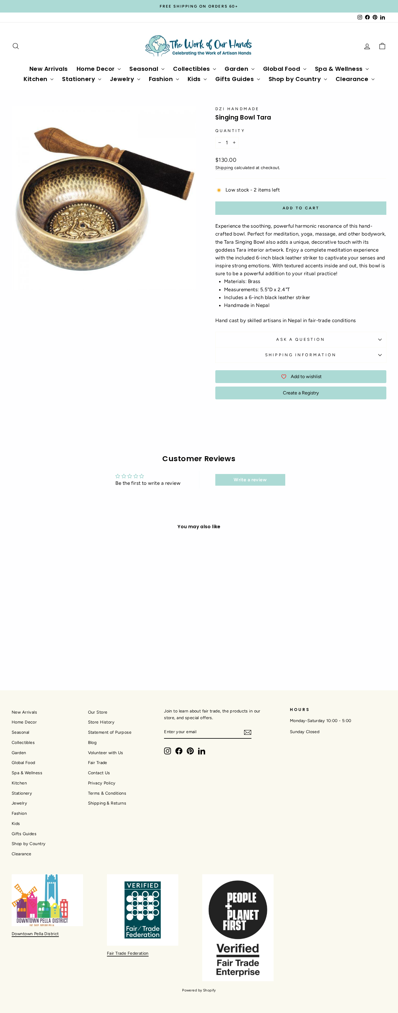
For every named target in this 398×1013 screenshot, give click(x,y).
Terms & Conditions (107, 793)
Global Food (282, 69)
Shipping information (301, 354)
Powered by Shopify (199, 990)
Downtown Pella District (35, 933)
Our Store (98, 712)
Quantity (230, 130)
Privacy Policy (102, 783)
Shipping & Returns (107, 803)
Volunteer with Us (105, 752)
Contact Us (99, 772)
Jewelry (123, 79)
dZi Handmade (237, 108)
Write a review (250, 479)
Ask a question (300, 339)
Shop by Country (296, 79)
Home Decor (97, 69)
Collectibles (192, 69)
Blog (92, 742)
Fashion (162, 79)
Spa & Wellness (339, 69)
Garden (237, 69)
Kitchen (36, 79)
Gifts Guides (235, 79)
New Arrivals (48, 69)
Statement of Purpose (110, 732)
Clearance (353, 79)
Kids (195, 79)
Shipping (224, 167)
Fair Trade (97, 762)
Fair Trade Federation (128, 953)
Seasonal (144, 69)
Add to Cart (56, 625)
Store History (101, 722)
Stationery (79, 79)
